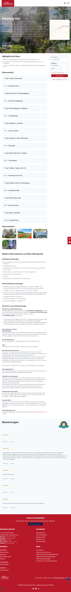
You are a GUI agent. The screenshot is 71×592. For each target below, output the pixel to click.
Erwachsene (54, 65)
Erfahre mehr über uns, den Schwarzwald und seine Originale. (35, 521)
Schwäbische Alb (5, 556)
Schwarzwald (4, 552)
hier (39, 341)
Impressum (39, 550)
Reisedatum (54, 57)
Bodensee (3, 554)
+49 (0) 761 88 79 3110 (7, 533)
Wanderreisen (40, 533)
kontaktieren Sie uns (61, 79)
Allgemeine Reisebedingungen (45, 556)
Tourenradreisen (41, 535)
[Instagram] (38, 588)
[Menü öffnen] (64, 3)
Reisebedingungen (59, 578)
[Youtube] (36, 588)
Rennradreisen (41, 541)
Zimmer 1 (54, 63)
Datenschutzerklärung (43, 552)
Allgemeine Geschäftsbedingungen (47, 554)
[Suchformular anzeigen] (68, 3)
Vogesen (2, 558)
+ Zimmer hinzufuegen (57, 73)
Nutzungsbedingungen (43, 558)
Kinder (53, 68)
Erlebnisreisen (40, 537)
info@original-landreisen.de (9, 535)
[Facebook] (33, 588)
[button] (3, 589)
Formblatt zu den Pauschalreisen (46, 561)
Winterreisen (40, 539)
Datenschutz (48, 578)
